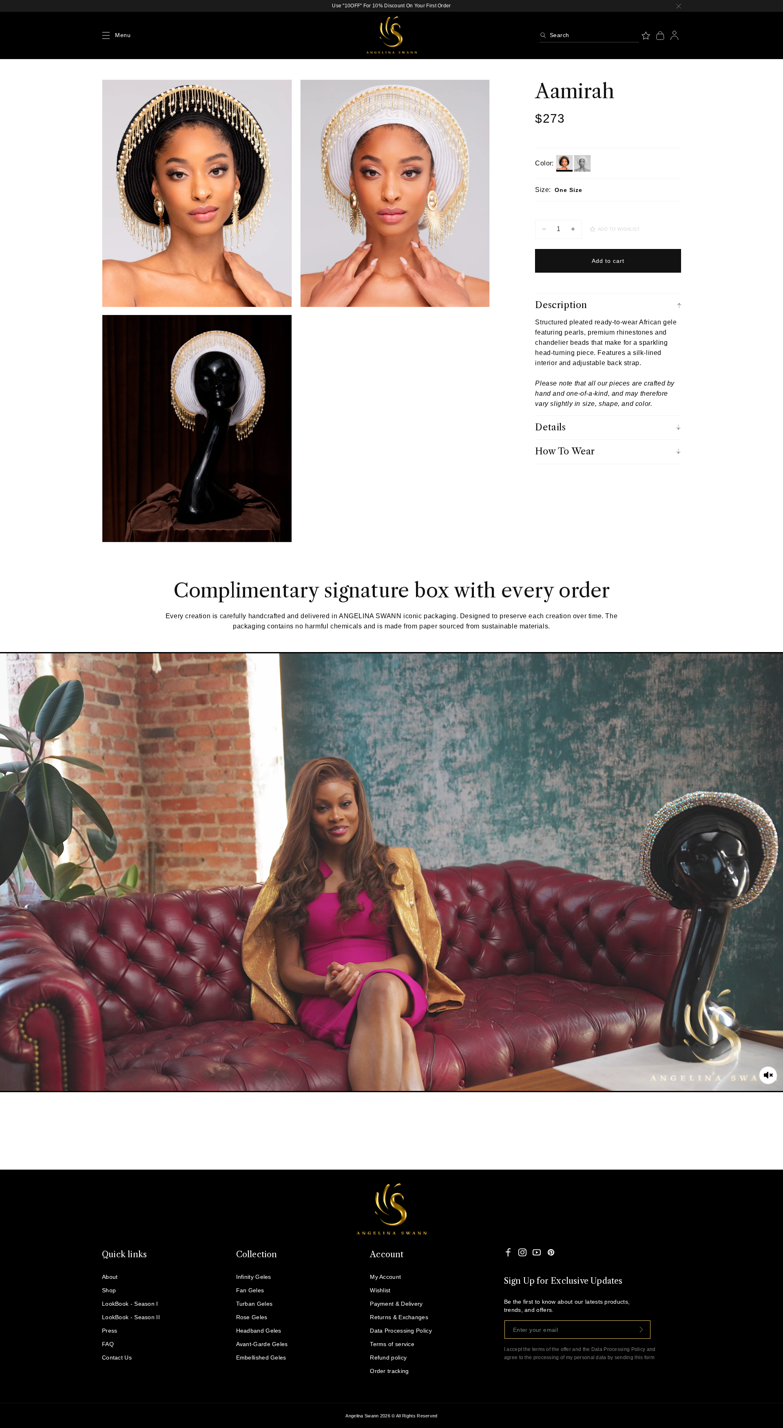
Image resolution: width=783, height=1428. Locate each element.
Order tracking (389, 1371)
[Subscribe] (641, 1329)
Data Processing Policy (401, 1330)
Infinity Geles (253, 1277)
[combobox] (589, 35)
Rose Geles (252, 1317)
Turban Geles (254, 1303)
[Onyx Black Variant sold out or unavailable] (564, 163)
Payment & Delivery (396, 1303)
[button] (106, 35)
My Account (385, 1277)
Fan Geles (250, 1290)
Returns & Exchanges (399, 1317)
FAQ (108, 1344)
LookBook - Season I (130, 1303)
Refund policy (388, 1357)
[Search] (543, 35)
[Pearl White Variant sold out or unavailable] (582, 163)
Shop (109, 1290)
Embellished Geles (261, 1357)
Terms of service (392, 1344)
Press (109, 1330)
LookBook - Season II (131, 1317)
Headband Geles (258, 1330)
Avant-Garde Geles (262, 1344)
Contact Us (117, 1357)
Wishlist (380, 1290)
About (110, 1277)
